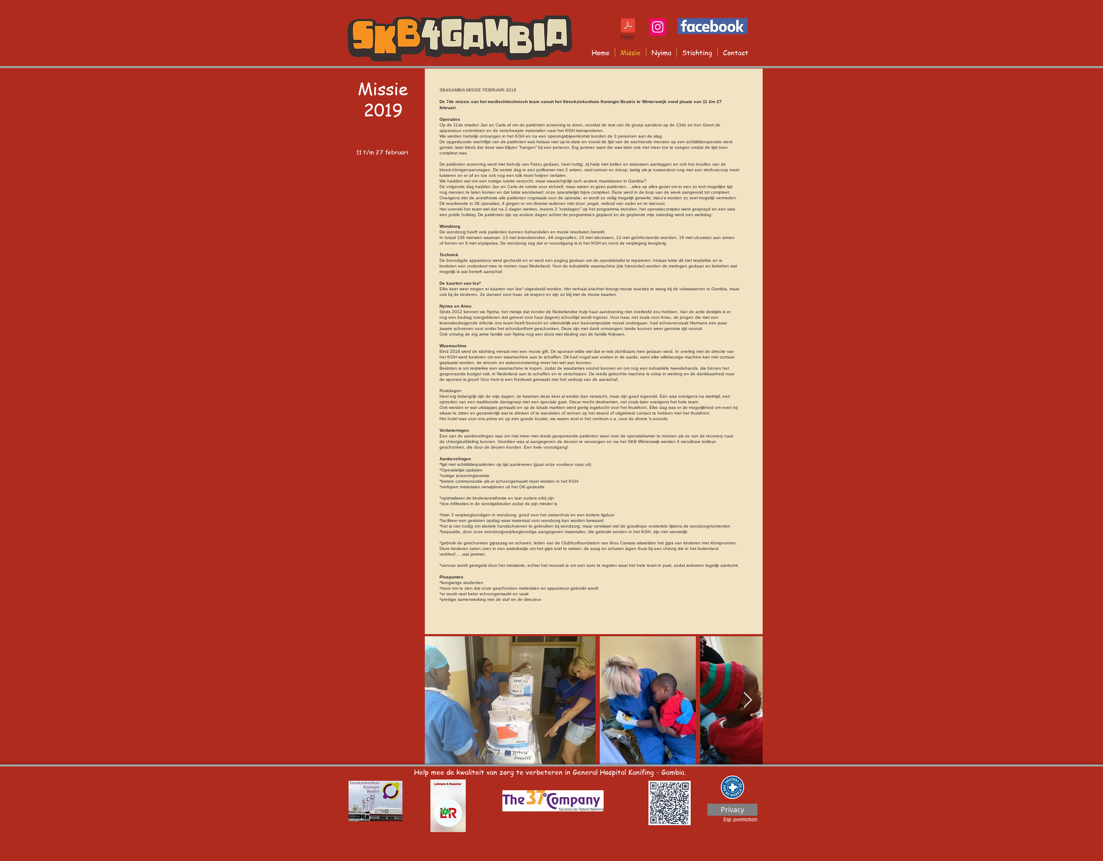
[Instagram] (657, 27)
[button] (553, 801)
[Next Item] (748, 700)
